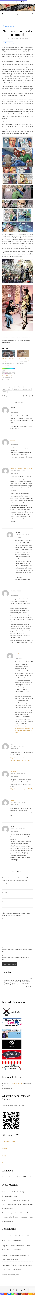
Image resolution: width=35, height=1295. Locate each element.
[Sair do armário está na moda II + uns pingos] (8, 353)
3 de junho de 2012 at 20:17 (17, 410)
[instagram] (16, 2)
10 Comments (24, 38)
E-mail (4, 893)
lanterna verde (7, 389)
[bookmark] (24, 1290)
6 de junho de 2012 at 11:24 (22, 656)
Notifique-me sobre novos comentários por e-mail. (17, 950)
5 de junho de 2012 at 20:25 (17, 593)
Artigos (17, 23)
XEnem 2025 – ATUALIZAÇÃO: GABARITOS (15, 1200)
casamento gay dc (8, 387)
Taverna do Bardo (16, 1083)
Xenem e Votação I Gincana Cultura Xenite (15, 1213)
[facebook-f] (11, 2)
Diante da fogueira (14, 1275)
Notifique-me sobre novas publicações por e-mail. (16, 958)
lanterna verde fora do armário (22, 389)
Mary (3, 1236)
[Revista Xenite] (17, 7)
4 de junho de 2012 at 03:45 (22, 534)
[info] (19, 1290)
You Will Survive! (7, 376)
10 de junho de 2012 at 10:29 (17, 828)
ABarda (13, 440)
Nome (4, 884)
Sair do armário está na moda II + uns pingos (8, 360)
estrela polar (19, 387)
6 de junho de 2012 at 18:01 (17, 802)
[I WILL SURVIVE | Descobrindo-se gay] (23, 353)
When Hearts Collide (8, 1141)
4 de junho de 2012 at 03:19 (17, 470)
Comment (5, 919)
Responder (14, 412)
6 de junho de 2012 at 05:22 (17, 746)
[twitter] (13, 2)
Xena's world (6, 1163)
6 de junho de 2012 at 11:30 (17, 773)
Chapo (6, 396)
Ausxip (4, 1156)
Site (3, 902)
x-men (4, 391)
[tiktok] (21, 2)
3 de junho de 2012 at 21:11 (17, 442)
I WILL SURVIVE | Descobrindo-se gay (23, 359)
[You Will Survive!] (8, 371)
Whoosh (4, 1148)
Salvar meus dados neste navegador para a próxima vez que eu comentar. (16, 914)
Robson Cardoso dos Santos (21, 468)
